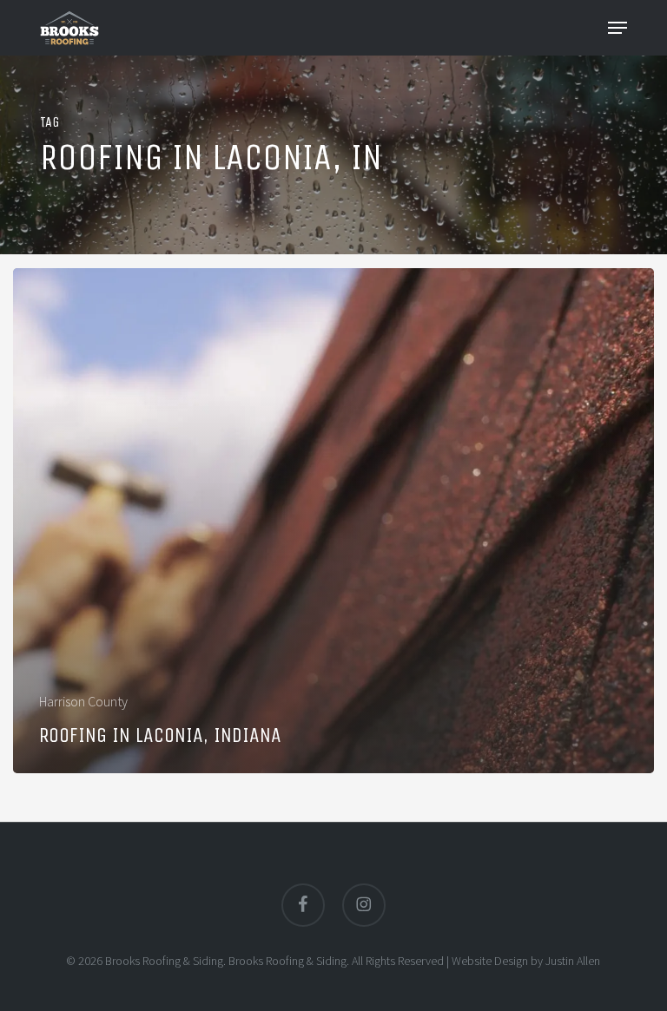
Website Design (490, 960)
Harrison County (83, 701)
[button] (617, 27)
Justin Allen (572, 960)
